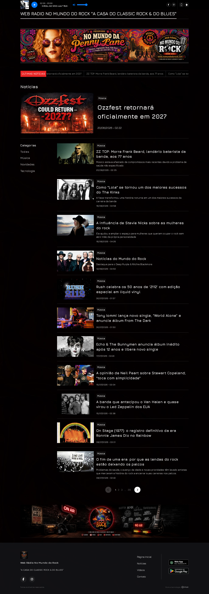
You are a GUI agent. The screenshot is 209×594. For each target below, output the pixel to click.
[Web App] (181, 5)
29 (129, 489)
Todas (24, 151)
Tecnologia (27, 171)
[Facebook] (168, 5)
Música (25, 158)
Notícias (141, 563)
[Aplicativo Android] (187, 5)
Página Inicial (144, 556)
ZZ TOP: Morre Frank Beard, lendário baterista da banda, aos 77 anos (96, 73)
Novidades (27, 164)
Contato (141, 576)
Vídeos (141, 570)
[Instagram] (174, 5)
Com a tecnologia (172, 587)
